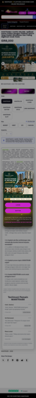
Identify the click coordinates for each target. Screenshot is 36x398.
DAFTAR (18, 210)
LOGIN (18, 205)
